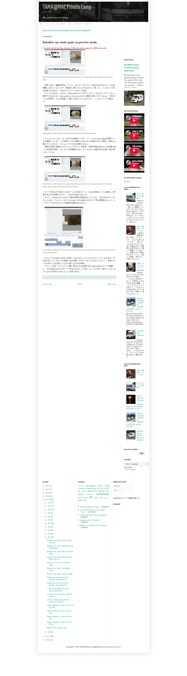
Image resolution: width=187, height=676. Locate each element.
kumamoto (90, 494)
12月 (50, 502)
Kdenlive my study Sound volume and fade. (59, 541)
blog (47, 23)
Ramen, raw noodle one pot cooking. (93, 525)
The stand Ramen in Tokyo (89, 507)
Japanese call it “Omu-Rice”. (90, 520)
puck (96, 497)
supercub (106, 498)
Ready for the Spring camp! (57, 627)
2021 (47, 485)
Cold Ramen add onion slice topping (93, 515)
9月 (49, 513)
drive (102, 488)
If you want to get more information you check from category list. (67, 30)
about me (87, 23)
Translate (132, 469)
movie (80, 497)
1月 (49, 632)
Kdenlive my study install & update (60, 574)
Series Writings (61, 23)
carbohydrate (82, 488)
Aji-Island (81, 486)
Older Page (112, 284)
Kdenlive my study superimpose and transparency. (60, 547)
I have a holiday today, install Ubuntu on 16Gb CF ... (57, 600)
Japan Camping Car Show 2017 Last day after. (60, 606)
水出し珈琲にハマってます (140, 228)
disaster (93, 488)
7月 (49, 520)
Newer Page (47, 284)
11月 (50, 506)
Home (42, 23)
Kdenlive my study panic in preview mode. (60, 552)
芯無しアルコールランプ (140, 265)
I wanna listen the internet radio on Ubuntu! (59, 595)
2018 (47, 496)
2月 (49, 537)
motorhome (102, 494)
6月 (49, 523)
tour (53, 23)
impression (92, 490)
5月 (49, 527)
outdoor (85, 498)
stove (101, 497)
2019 (47, 492)
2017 (47, 499)
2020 (47, 489)
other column (78, 23)
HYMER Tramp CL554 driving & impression (131, 67)
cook (89, 488)
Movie (70, 23)
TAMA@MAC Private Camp (67, 7)
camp (107, 485)
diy (98, 488)
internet (101, 490)
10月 (50, 509)
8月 (49, 516)
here (128, 181)
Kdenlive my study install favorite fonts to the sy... (59, 558)
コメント (120, 490)
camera (100, 485)
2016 (47, 636)
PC (91, 497)
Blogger (118, 647)
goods (84, 491)
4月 (49, 530)
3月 (49, 534)
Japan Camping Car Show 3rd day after (59, 612)
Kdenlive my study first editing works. (58, 569)
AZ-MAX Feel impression (140, 334)
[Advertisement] (135, 45)
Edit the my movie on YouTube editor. (58, 563)
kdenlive (81, 494)
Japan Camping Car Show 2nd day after (59, 617)
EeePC (106, 488)
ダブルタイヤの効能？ (140, 196)
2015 (47, 640)
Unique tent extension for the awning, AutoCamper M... (57, 578)
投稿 (118, 486)
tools (80, 500)
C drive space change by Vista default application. (58, 589)
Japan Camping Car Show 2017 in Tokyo (59, 623)
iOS (107, 491)
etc (79, 491)
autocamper (90, 485)
